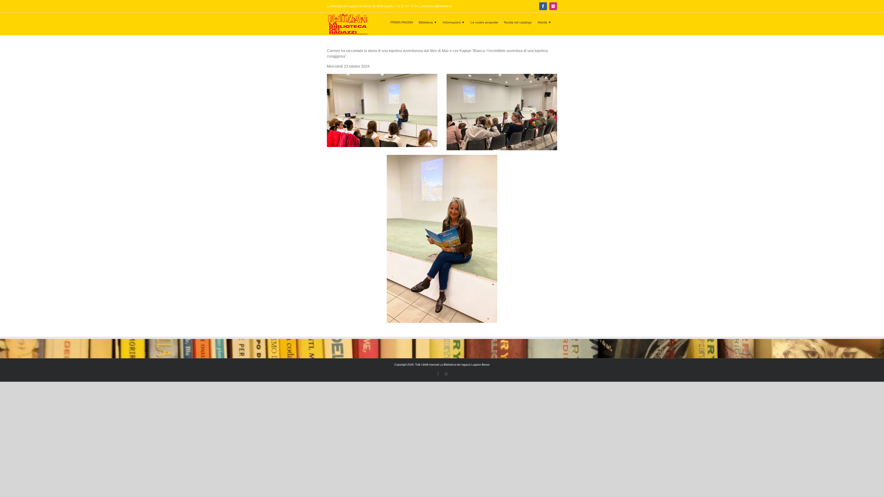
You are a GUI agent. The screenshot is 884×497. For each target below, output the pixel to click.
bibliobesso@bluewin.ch (436, 6)
